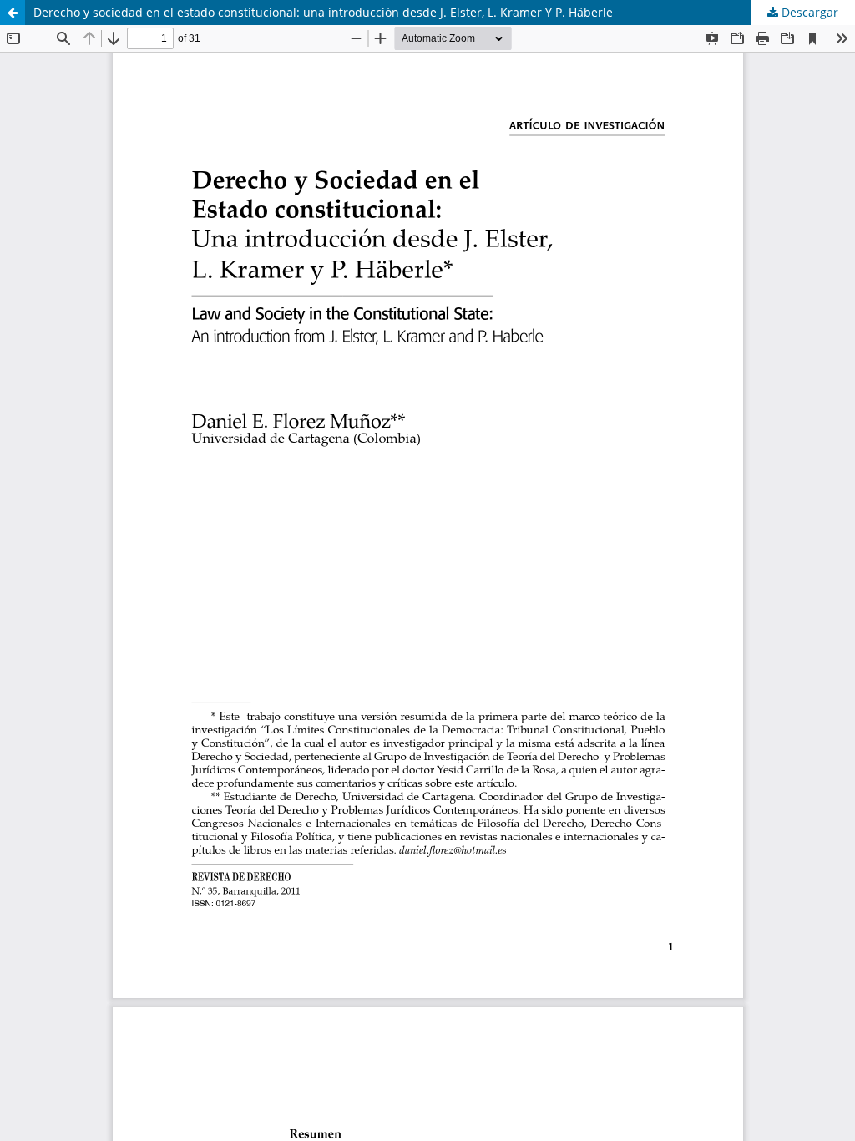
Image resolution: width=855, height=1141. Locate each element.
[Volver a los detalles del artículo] (12, 12)
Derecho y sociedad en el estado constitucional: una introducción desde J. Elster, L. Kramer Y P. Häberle (323, 12)
